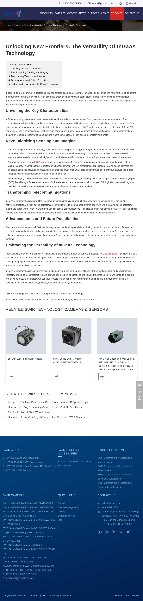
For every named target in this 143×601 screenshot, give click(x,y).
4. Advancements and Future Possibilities (29, 80)
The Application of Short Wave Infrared (29, 412)
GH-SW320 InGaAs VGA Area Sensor (21, 458)
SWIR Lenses (65, 465)
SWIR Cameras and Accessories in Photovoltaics (115, 468)
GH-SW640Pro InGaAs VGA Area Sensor (23, 462)
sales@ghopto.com (100, 3)
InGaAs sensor (41, 162)
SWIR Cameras (14, 495)
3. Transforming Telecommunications (27, 76)
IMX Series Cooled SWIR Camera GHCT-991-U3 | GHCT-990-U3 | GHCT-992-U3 (28, 559)
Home (8, 25)
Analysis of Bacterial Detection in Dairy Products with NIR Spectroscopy (48, 402)
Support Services (66, 516)
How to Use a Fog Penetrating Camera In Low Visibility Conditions (45, 407)
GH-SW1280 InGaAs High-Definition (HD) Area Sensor (30, 466)
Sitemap (119, 595)
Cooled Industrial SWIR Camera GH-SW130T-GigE (28, 503)
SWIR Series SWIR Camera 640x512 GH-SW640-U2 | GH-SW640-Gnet (30, 522)
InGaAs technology (108, 254)
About (105, 13)
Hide (29, 64)
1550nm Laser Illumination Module (25, 359)
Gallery (61, 511)
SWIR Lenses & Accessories (68, 451)
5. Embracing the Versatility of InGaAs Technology (33, 84)
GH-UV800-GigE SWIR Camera (18, 578)
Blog (26, 25)
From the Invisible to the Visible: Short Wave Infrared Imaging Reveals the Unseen (53, 299)
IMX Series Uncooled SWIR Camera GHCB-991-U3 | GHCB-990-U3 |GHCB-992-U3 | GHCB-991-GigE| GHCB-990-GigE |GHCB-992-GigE (116, 364)
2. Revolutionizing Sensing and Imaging (28, 72)
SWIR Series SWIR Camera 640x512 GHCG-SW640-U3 (67, 361)
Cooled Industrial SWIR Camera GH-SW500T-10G (28, 507)
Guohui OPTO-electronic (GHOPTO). (33, 595)
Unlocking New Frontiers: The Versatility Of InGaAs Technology (58, 25)
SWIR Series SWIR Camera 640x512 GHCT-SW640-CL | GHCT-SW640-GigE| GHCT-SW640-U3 (29, 530)
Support (93, 13)
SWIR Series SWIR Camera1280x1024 (22, 545)
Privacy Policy (132, 595)
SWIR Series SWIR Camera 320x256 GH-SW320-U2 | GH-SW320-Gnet (30, 538)
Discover (117, 13)
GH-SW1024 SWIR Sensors (17, 470)
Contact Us (132, 13)
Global (132, 3)
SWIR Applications (66, 13)
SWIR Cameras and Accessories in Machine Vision (115, 460)
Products (46, 13)
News (82, 13)
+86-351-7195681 (71, 3)
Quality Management (68, 507)
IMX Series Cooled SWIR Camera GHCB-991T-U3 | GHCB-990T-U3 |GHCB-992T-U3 (28, 513)
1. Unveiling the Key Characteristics (26, 68)
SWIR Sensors (14, 449)
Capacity (62, 503)
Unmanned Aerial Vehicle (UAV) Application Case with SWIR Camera (46, 417)
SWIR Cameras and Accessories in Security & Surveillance (115, 476)
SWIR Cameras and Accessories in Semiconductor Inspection (115, 485)
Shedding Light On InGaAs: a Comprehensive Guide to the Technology (48, 293)
